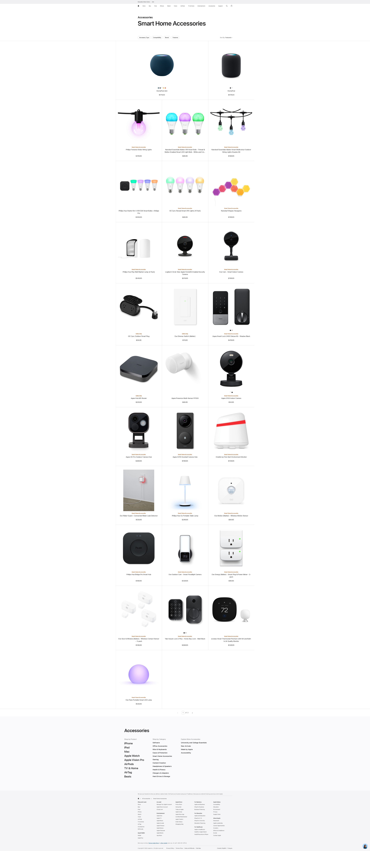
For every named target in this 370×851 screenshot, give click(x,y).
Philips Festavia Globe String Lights (139, 150)
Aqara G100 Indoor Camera (231, 398)
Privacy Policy (170, 848)
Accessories (141, 826)
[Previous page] (177, 712)
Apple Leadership (218, 823)
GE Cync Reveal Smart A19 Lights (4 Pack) (185, 211)
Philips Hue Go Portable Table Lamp (185, 516)
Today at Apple (179, 809)
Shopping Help (179, 824)
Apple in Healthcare (199, 829)
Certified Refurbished (181, 816)
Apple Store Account (162, 807)
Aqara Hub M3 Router (139, 398)
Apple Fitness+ (160, 825)
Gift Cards (140, 829)
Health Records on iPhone (201, 834)
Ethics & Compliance (218, 830)
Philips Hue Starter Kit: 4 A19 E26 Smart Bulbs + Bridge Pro (139, 212)
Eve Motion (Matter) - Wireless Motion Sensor (231, 516)
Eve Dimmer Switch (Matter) (185, 336)
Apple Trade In (179, 819)
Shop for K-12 (198, 818)
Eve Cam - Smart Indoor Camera (231, 272)
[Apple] (138, 798)
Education (216, 807)
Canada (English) (221, 848)
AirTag (139, 824)
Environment (216, 809)
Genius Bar (178, 807)
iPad (139, 809)
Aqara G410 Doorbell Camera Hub (185, 457)
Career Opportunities (219, 825)
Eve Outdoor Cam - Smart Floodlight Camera (185, 574)
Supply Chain (216, 814)
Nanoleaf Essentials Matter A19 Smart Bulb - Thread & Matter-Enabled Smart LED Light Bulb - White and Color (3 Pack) (185, 151)
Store (139, 804)
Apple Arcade (160, 823)
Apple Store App (180, 814)
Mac (139, 807)
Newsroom (216, 820)
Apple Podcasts (161, 830)
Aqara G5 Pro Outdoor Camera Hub (139, 457)
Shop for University (199, 820)
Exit (153, 2)
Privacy (215, 812)
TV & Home (141, 821)
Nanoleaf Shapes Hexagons (231, 211)
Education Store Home (144, 2)
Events (215, 833)
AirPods (140, 819)
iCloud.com (160, 809)
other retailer (163, 843)
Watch (139, 814)
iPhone (139, 812)
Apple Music (160, 820)
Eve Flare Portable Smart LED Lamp (139, 700)
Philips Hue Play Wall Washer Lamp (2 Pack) (139, 272)
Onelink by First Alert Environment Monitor (231, 457)
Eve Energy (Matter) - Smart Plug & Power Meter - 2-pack (231, 575)
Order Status (179, 821)
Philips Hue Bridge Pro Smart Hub (138, 574)
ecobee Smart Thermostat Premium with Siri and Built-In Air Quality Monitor (231, 640)
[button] (226, 6)
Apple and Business (199, 804)
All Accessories (146, 798)
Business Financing (199, 809)
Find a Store (179, 804)
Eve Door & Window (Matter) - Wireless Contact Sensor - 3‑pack (138, 640)
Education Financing (199, 823)
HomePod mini (161, 91)
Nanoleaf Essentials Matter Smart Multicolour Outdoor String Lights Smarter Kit (231, 151)
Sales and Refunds (189, 848)
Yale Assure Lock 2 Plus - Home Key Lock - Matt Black (185, 639)
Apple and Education (199, 815)
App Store (159, 835)
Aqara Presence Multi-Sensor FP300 (185, 398)
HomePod (231, 91)
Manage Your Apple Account (164, 804)
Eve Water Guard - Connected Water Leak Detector (139, 516)
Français (230, 848)
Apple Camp (179, 812)
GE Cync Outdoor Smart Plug (138, 336)
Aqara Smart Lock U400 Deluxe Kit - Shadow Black (231, 336)
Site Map (198, 848)
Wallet (139, 835)
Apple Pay (140, 838)
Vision (139, 816)
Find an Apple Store (153, 843)
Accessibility (216, 804)
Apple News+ (160, 828)
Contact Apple (217, 835)
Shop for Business (199, 807)
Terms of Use (179, 848)
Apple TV (159, 818)
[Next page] (192, 712)
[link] (365, 846)
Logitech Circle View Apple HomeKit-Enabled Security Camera (185, 273)
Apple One (159, 815)
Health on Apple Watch (200, 832)
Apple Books (160, 833)
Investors (215, 828)
